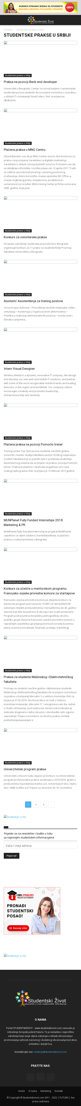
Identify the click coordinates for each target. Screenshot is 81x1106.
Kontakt (59, 1091)
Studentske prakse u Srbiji (18, 75)
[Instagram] (40, 1077)
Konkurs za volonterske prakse (25, 237)
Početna (8, 29)
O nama (32, 1091)
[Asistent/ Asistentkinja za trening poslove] (40, 278)
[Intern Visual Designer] (40, 346)
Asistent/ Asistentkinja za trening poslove (33, 301)
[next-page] (51, 804)
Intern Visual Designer (19, 368)
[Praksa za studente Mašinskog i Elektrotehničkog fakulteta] (40, 654)
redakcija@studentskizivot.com (50, 1051)
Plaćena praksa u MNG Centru (24, 150)
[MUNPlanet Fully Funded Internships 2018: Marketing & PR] (40, 497)
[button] (6, 20)
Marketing (45, 1091)
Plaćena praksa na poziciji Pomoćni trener (33, 444)
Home (21, 1091)
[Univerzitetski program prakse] (40, 746)
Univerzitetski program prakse (25, 769)
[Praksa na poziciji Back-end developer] (40, 59)
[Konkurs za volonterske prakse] (40, 214)
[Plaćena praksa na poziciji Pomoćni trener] (40, 421)
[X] (50, 1077)
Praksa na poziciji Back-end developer (30, 82)
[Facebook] (30, 1077)
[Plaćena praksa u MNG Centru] (40, 126)
